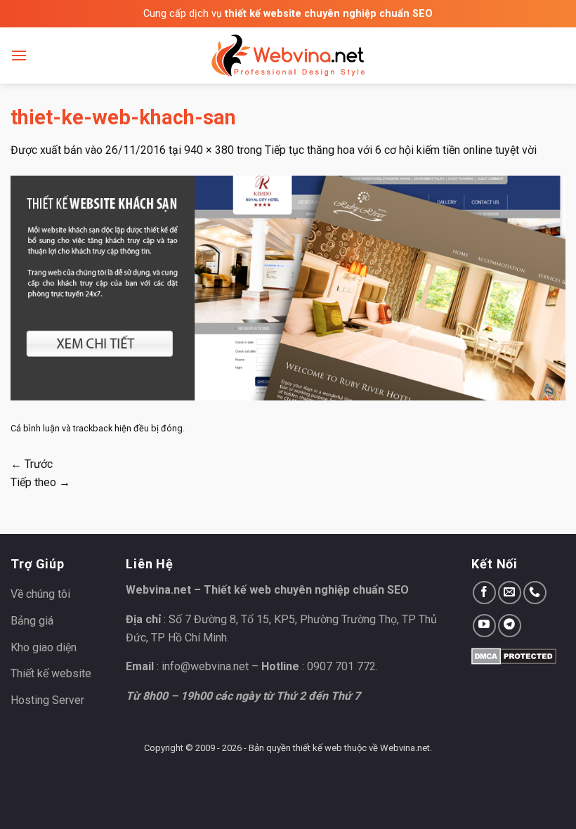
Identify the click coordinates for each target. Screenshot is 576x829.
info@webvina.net (205, 666)
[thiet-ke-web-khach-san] (288, 287)
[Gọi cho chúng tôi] (534, 592)
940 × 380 (209, 150)
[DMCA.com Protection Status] (513, 655)
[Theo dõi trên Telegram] (509, 625)
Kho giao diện (44, 647)
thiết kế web (317, 748)
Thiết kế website (51, 673)
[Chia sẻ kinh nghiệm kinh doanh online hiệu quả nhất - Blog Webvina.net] (288, 55)
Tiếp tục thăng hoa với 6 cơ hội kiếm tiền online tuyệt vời (401, 150)
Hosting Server (47, 700)
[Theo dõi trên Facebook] (484, 592)
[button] (19, 55)
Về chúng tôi (40, 594)
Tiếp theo (40, 482)
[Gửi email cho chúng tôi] (509, 592)
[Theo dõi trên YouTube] (484, 625)
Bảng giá (32, 620)
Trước (32, 464)
